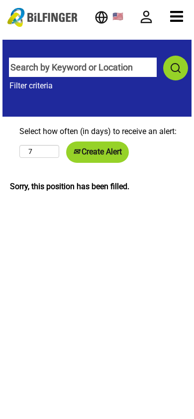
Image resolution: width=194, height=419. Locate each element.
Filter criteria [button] (31, 85)
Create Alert (101, 151)
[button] (176, 16)
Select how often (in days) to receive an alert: (98, 131)
